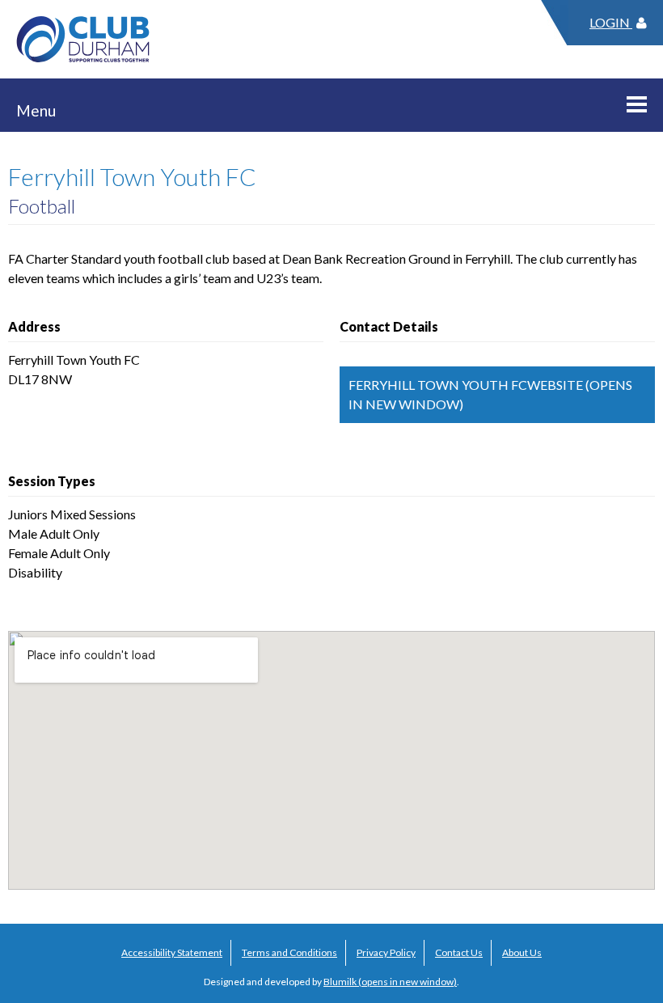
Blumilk (340, 981)
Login (610, 22)
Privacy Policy (386, 952)
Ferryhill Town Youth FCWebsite (465, 384)
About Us (522, 952)
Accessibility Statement (171, 952)
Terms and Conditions (289, 952)
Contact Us (459, 952)
